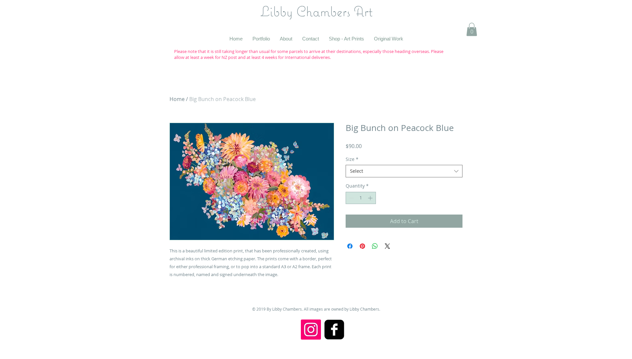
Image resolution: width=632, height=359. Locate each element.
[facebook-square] (334, 330)
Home (177, 99)
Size (352, 159)
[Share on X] (387, 246)
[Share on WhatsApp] (375, 246)
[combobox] (404, 171)
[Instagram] (311, 330)
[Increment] (371, 198)
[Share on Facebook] (350, 246)
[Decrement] (351, 198)
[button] (471, 29)
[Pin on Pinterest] (362, 246)
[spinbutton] (361, 198)
